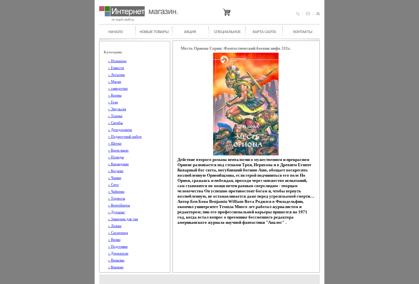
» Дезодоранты (120, 130)
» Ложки (114, 226)
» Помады (116, 157)
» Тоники (115, 116)
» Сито (113, 184)
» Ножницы (117, 61)
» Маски (114, 81)
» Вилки (114, 239)
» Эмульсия (117, 109)
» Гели (113, 102)
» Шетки (114, 143)
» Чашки (114, 178)
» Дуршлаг (116, 212)
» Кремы (114, 95)
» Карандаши (118, 164)
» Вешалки (116, 260)
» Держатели (118, 253)
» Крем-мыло (118, 150)
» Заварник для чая (123, 219)
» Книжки (115, 267)
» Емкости (116, 68)
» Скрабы (115, 123)
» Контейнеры (119, 205)
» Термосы (116, 198)
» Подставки (118, 246)
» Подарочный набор (125, 136)
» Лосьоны (116, 75)
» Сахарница (118, 233)
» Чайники (116, 191)
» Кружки (115, 171)
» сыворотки (118, 88)
